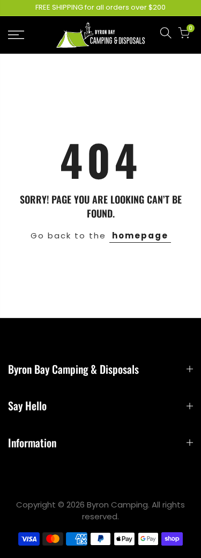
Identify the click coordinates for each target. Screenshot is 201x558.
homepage (140, 235)
